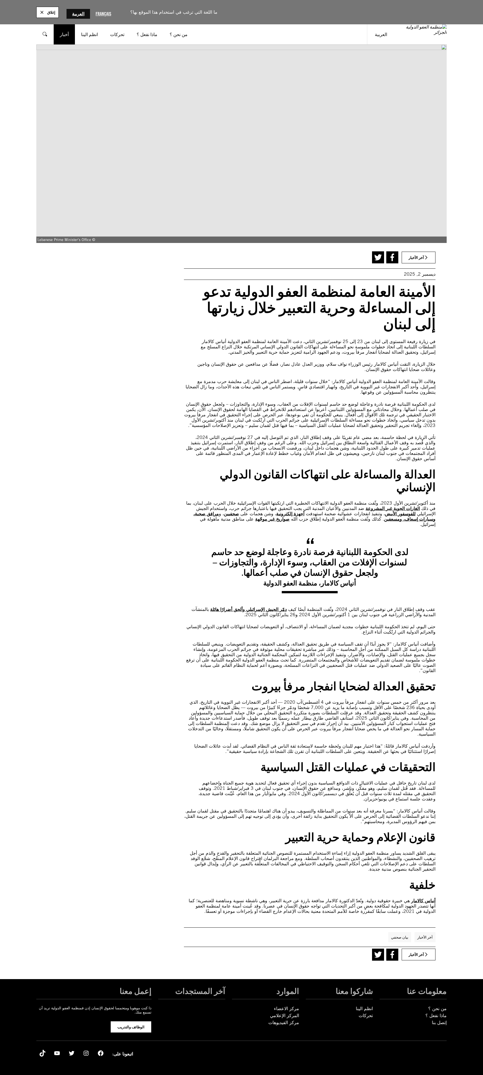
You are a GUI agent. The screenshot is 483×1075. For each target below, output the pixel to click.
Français (103, 13)
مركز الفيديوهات (283, 1022)
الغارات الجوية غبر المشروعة (393, 508)
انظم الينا (364, 1008)
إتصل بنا (439, 1022)
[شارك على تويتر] (378, 257)
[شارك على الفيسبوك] (392, 257)
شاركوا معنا (354, 991)
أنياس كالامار (423, 900)
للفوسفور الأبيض (400, 513)
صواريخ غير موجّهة (272, 519)
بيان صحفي (399, 937)
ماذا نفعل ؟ (436, 1015)
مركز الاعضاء (286, 1008)
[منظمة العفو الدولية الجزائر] (421, 34)
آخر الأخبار (425, 937)
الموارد (287, 991)
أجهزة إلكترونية (290, 513)
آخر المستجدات (200, 991)
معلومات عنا (427, 991)
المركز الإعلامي (284, 1015)
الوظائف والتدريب (131, 1027)
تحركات (366, 1015)
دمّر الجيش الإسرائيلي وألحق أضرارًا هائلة (248, 609)
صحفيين (231, 513)
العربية (78, 13)
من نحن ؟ (437, 1008)
